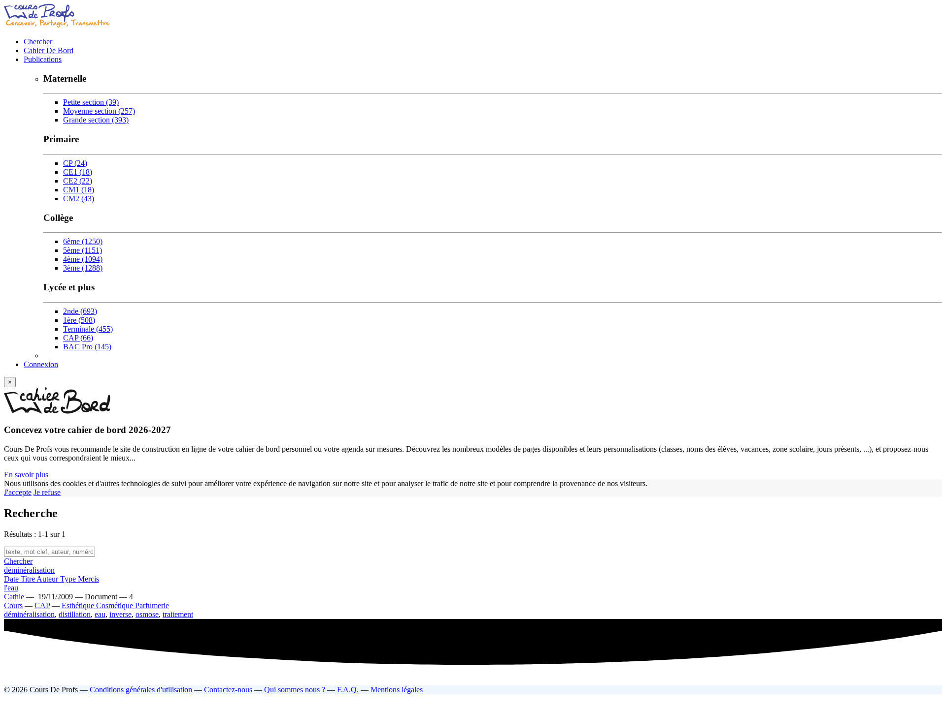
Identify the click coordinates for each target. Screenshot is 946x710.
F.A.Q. (348, 689)
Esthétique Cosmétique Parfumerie (115, 605)
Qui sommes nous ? (294, 689)
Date (12, 579)
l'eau (11, 588)
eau (100, 614)
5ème (82, 250)
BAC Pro (87, 346)
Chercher (38, 41)
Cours (13, 605)
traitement (178, 614)
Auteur (48, 579)
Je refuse (47, 492)
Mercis (88, 579)
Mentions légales (397, 689)
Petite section (91, 102)
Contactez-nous (228, 689)
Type (69, 579)
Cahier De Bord (48, 50)
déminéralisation (29, 570)
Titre (28, 579)
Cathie (14, 596)
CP (75, 163)
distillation (75, 614)
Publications (43, 59)
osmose (147, 614)
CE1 (77, 172)
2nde (80, 311)
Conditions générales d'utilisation (141, 689)
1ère (79, 320)
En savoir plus (26, 474)
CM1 (78, 189)
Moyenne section (99, 111)
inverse (120, 614)
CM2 (78, 198)
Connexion (41, 364)
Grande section (96, 120)
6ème (82, 241)
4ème (82, 259)
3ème (82, 268)
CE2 (77, 181)
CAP (78, 338)
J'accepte (18, 492)
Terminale (88, 329)
